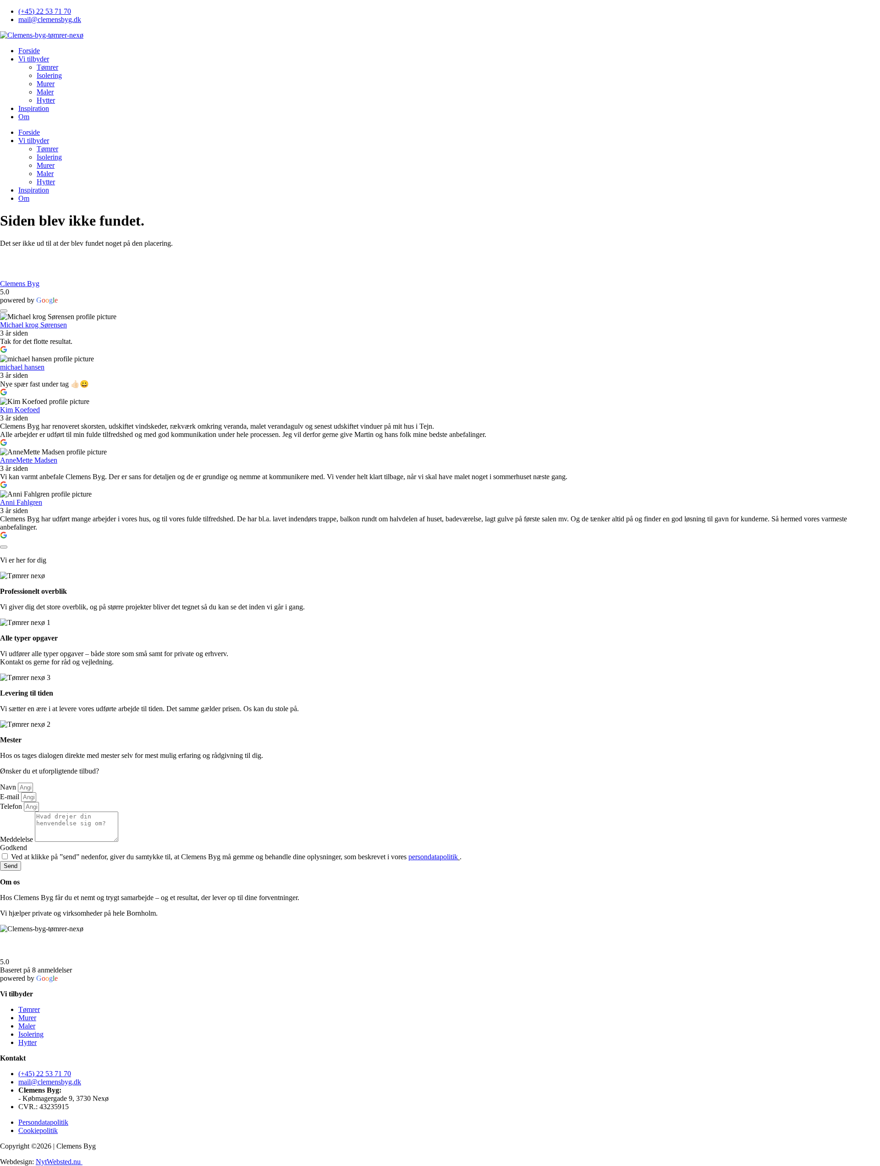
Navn (9, 787)
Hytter (46, 100)
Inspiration (33, 108)
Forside (29, 51)
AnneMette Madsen (28, 460)
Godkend (13, 847)
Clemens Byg (19, 283)
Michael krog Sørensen (33, 325)
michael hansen (22, 367)
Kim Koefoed (20, 410)
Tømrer (47, 67)
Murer (46, 84)
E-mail (10, 797)
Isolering (49, 75)
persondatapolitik (433, 857)
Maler (45, 92)
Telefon (12, 806)
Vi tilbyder (33, 59)
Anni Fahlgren (21, 502)
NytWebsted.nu (59, 1162)
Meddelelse (17, 839)
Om (23, 117)
